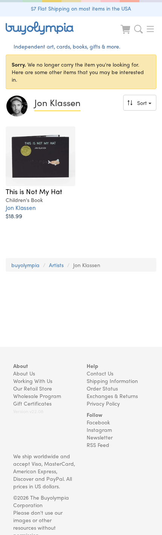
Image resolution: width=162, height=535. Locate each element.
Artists (56, 265)
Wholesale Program (37, 396)
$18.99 (14, 215)
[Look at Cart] (126, 34)
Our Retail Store (32, 388)
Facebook (98, 422)
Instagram (99, 429)
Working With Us (32, 381)
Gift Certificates (32, 403)
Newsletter (100, 437)
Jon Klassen (21, 207)
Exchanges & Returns (112, 396)
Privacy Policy (103, 403)
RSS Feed (98, 444)
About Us (24, 373)
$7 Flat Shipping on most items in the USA (81, 8)
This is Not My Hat (34, 191)
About (20, 365)
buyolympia (25, 265)
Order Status (102, 388)
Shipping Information (112, 381)
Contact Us (100, 373)
